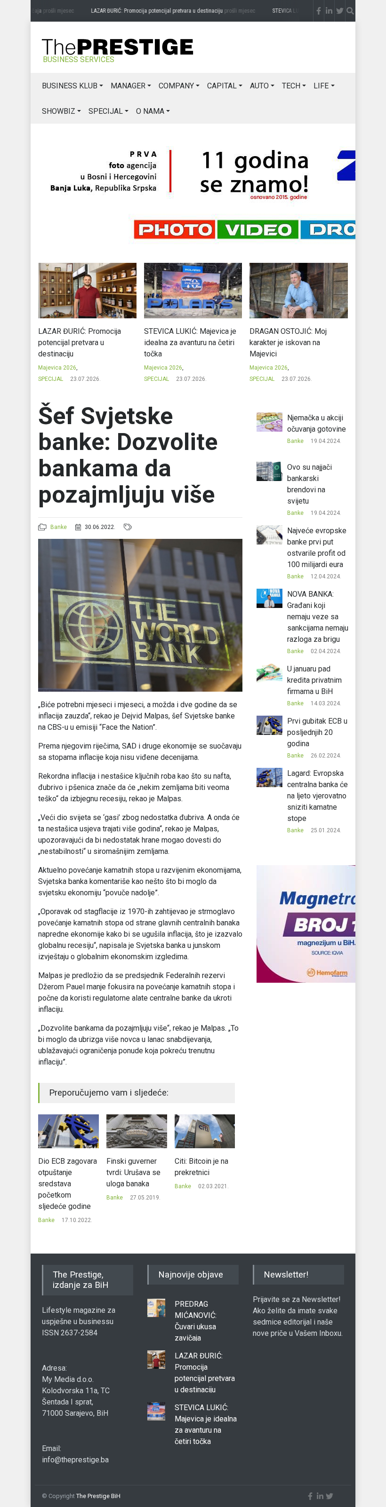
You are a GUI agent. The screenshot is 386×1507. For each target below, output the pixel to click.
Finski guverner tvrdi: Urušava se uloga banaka (133, 1172)
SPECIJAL (105, 111)
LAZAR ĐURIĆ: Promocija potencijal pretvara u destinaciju (165, 11)
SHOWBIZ (58, 111)
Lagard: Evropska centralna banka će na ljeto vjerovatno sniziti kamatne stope (317, 796)
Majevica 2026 (57, 367)
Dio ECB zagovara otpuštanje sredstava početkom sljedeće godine (67, 1184)
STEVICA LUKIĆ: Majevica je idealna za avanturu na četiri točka (190, 342)
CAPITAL (222, 85)
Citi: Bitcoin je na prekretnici (201, 1167)
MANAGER (128, 85)
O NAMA (150, 111)
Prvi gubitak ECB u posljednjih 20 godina (317, 732)
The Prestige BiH (98, 1495)
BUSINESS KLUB (69, 85)
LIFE (321, 85)
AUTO (259, 85)
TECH (291, 85)
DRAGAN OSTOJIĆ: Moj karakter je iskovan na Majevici (288, 342)
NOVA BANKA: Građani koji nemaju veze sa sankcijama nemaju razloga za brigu (317, 617)
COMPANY (176, 85)
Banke (58, 527)
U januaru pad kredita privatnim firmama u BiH (314, 680)
